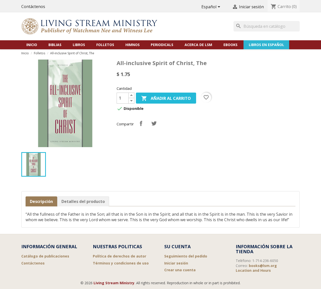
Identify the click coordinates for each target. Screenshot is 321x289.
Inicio (31, 44)
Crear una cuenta (180, 269)
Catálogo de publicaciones (45, 256)
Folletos (105, 44)
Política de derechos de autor (119, 256)
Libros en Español (266, 44)
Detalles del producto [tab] (83, 201)
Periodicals (162, 44)
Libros (79, 44)
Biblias (54, 44)
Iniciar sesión (176, 263)
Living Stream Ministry (114, 282)
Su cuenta (177, 246)
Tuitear (154, 123)
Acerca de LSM (198, 44)
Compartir (141, 123)
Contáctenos (33, 6)
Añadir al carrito (166, 98)
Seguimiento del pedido (185, 256)
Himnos (132, 44)
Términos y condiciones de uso (121, 263)
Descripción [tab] (41, 201)
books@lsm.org (263, 265)
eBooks (230, 44)
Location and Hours (253, 270)
